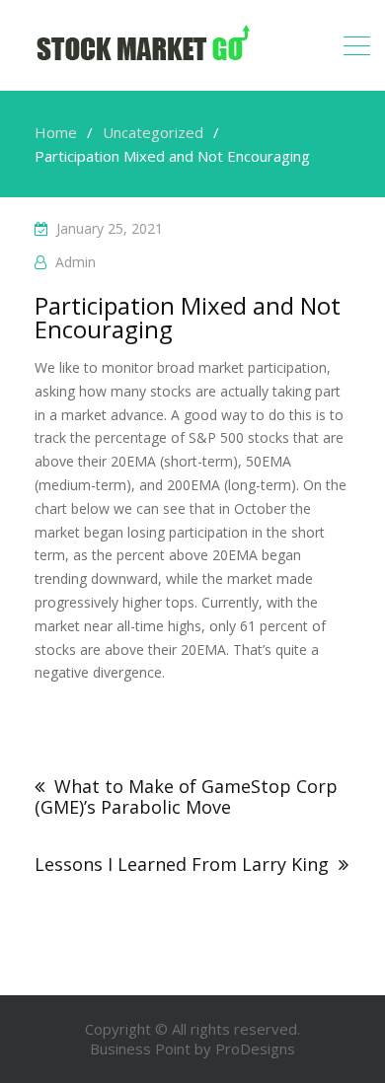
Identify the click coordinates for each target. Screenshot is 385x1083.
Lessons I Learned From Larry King (182, 864)
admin (75, 262)
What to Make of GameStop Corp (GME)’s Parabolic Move (186, 796)
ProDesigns (255, 1048)
